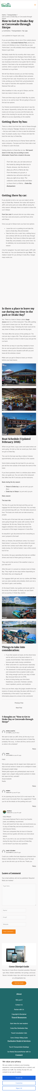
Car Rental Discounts (14, 1051)
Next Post (19, 708)
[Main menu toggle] (35, 5)
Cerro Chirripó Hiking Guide (19, 1038)
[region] (19, 1075)
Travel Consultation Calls (19, 1033)
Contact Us (19, 1005)
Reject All (19, 1088)
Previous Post (19, 703)
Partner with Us (19, 1009)
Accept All (19, 1078)
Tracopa (16, 129)
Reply (34, 749)
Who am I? (19, 1000)
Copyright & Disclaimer (19, 1014)
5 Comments (6, 31)
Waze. (31, 252)
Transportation (16, 31)
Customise (19, 1083)
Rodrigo (9, 811)
